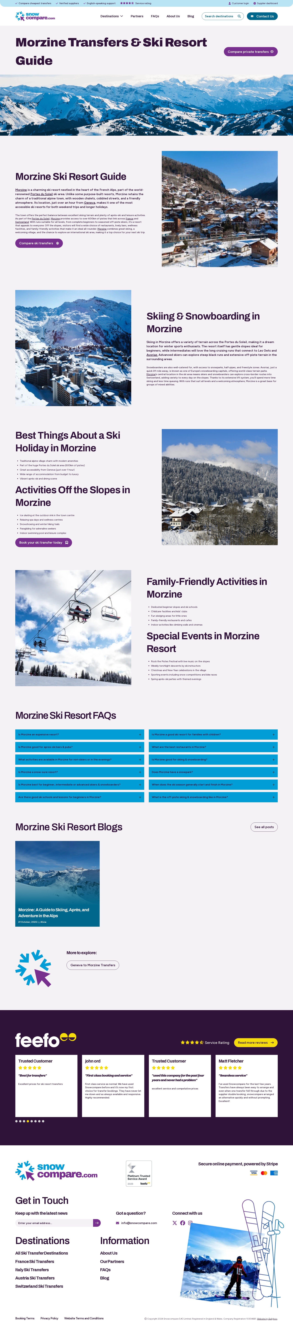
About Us (173, 16)
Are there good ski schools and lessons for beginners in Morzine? (59, 797)
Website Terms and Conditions (83, 1318)
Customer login (240, 3)
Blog (190, 16)
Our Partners (112, 1261)
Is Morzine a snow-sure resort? (38, 772)
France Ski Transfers (34, 1261)
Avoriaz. (152, 355)
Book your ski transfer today (40, 542)
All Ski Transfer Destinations (41, 1253)
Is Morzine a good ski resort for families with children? (186, 734)
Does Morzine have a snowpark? (172, 772)
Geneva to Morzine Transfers (93, 965)
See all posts (264, 827)
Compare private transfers (248, 52)
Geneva (89, 202)
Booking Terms (24, 1318)
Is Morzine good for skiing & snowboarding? (179, 759)
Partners (137, 16)
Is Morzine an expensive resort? (38, 734)
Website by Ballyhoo (267, 1319)
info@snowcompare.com (139, 1223)
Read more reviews (253, 1043)
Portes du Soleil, (41, 218)
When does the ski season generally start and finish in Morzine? (192, 784)
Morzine (21, 190)
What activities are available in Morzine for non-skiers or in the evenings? (65, 759)
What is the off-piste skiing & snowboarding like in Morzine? (190, 797)
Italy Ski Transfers (32, 1269)
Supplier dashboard (267, 3)
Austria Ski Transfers (34, 1278)
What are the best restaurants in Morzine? (179, 747)
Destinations (109, 16)
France (129, 218)
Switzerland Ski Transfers (39, 1286)
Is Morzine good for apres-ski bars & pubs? (45, 747)
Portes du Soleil (41, 194)
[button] (16, 1121)
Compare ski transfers (36, 243)
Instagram (190, 1222)
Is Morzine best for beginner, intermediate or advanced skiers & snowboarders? (69, 784)
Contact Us (265, 16)
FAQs (155, 16)
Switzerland (22, 221)
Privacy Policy (49, 1318)
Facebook (182, 1222)
